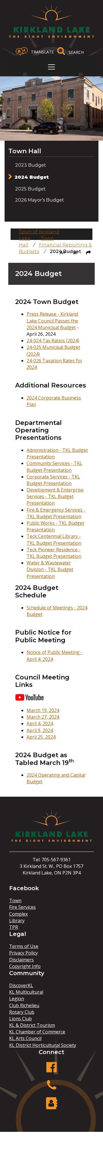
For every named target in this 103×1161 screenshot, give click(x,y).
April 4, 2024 (40, 723)
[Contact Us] (51, 1106)
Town (15, 900)
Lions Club (20, 1018)
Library (17, 920)
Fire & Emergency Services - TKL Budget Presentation (56, 513)
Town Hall (24, 151)
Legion (16, 998)
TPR (13, 927)
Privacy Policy (23, 953)
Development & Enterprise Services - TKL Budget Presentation (55, 496)
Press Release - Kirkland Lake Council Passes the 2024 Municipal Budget (52, 320)
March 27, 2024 (43, 717)
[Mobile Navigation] (51, 67)
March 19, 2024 (43, 710)
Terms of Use (23, 946)
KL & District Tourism (32, 1025)
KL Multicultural (26, 992)
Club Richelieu (24, 1005)
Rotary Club (21, 1012)
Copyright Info (25, 966)
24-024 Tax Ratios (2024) (53, 340)
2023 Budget (30, 165)
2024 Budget (32, 177)
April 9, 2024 (40, 730)
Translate (42, 52)
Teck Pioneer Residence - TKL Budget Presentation (54, 552)
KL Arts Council (25, 1038)
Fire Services (22, 907)
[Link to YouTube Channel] (29, 699)
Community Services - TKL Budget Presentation (54, 466)
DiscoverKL (21, 985)
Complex (18, 914)
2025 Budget (30, 189)
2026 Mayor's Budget (39, 200)
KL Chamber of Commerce (37, 1032)
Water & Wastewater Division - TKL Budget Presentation (50, 569)
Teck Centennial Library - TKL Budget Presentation (54, 539)
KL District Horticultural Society (42, 1045)
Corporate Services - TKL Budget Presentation (53, 480)
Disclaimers (21, 960)
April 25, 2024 (41, 737)
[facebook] (51, 1070)
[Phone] (51, 1088)
